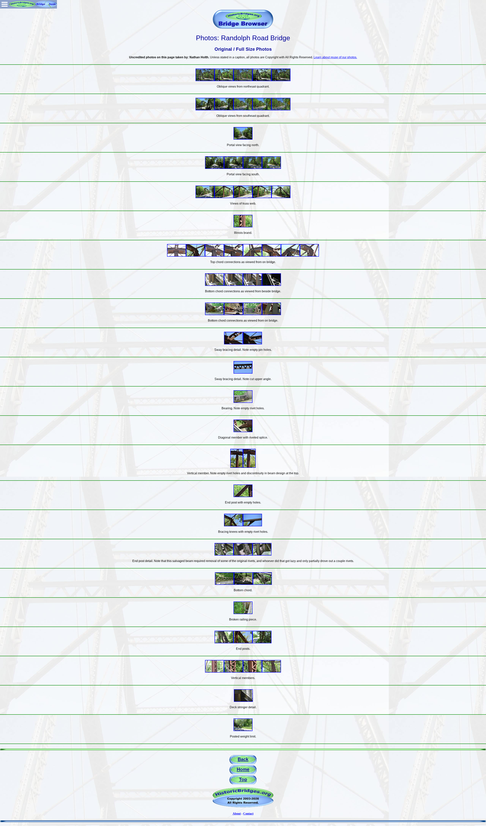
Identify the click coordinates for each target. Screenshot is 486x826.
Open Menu (4, 4)
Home (243, 769)
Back (243, 759)
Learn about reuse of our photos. (335, 57)
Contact (248, 813)
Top (243, 779)
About (237, 813)
